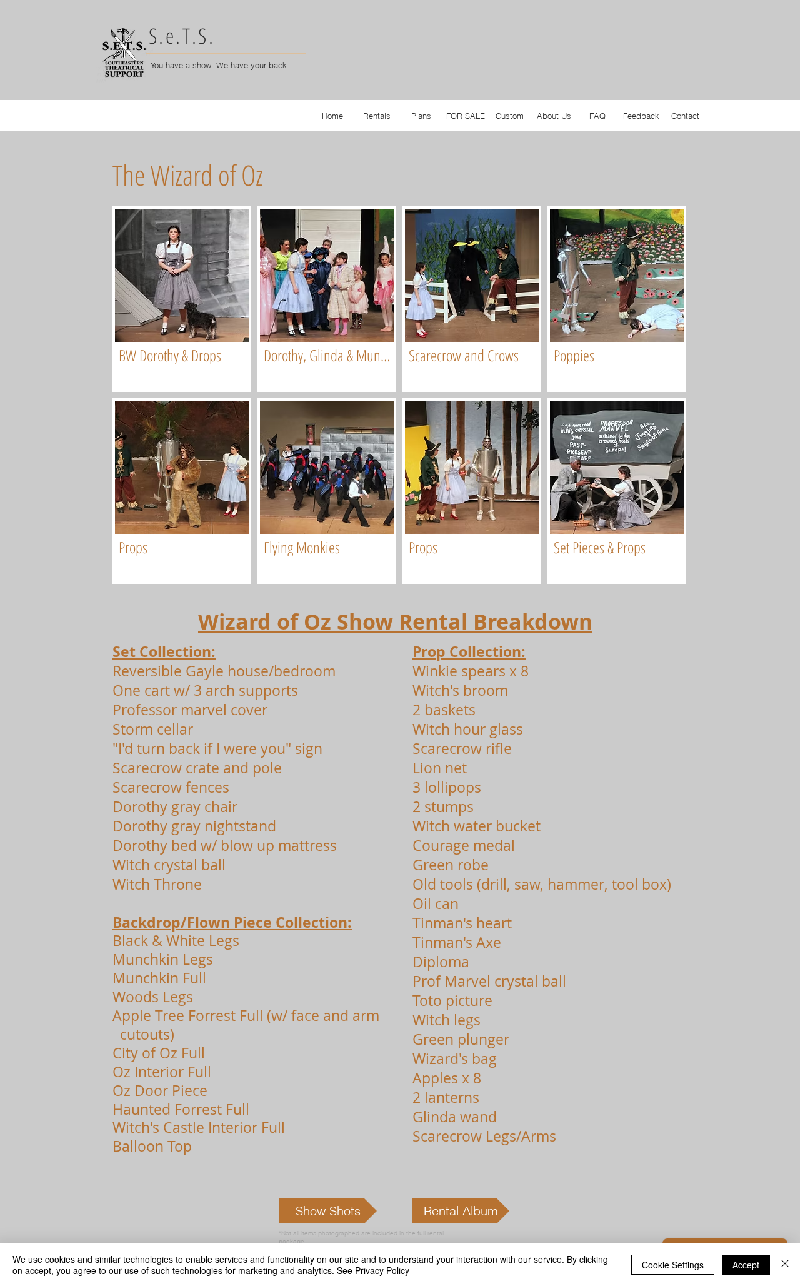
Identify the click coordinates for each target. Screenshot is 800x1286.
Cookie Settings (673, 1264)
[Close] (785, 1264)
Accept (745, 1264)
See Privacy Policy (373, 1270)
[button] (181, 299)
